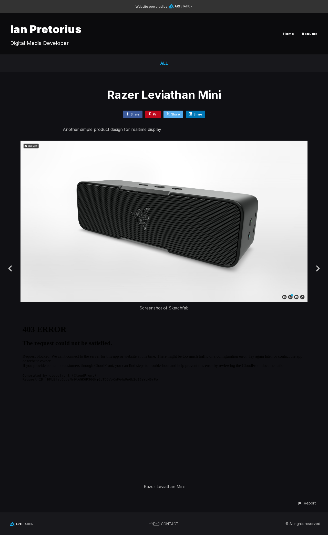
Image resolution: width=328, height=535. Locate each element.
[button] (306, 503)
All (164, 63)
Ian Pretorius (46, 29)
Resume (310, 34)
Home (288, 34)
